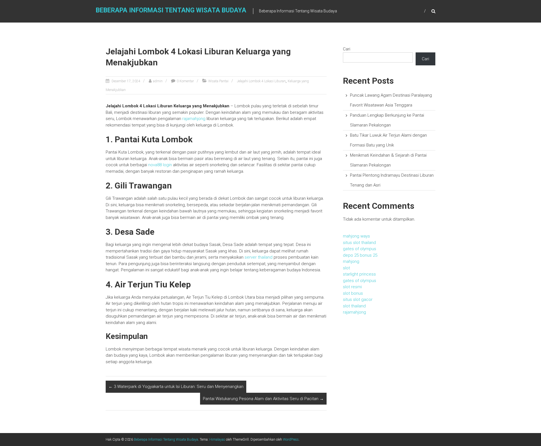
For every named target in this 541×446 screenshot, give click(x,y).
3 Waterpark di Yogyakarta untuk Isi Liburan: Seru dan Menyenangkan (175, 386)
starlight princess (359, 274)
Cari (346, 49)
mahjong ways (356, 236)
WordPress (291, 439)
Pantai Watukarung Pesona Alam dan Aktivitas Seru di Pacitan (263, 398)
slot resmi (352, 286)
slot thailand (354, 306)
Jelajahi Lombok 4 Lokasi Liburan (261, 81)
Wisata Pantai (218, 81)
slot (346, 267)
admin (158, 81)
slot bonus (353, 293)
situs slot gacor (358, 299)
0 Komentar (185, 81)
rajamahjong (193, 118)
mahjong (351, 261)
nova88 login (160, 164)
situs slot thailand (359, 242)
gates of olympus (359, 248)
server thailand (258, 257)
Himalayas (217, 439)
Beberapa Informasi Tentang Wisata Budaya (171, 10)
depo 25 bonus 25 (360, 255)
